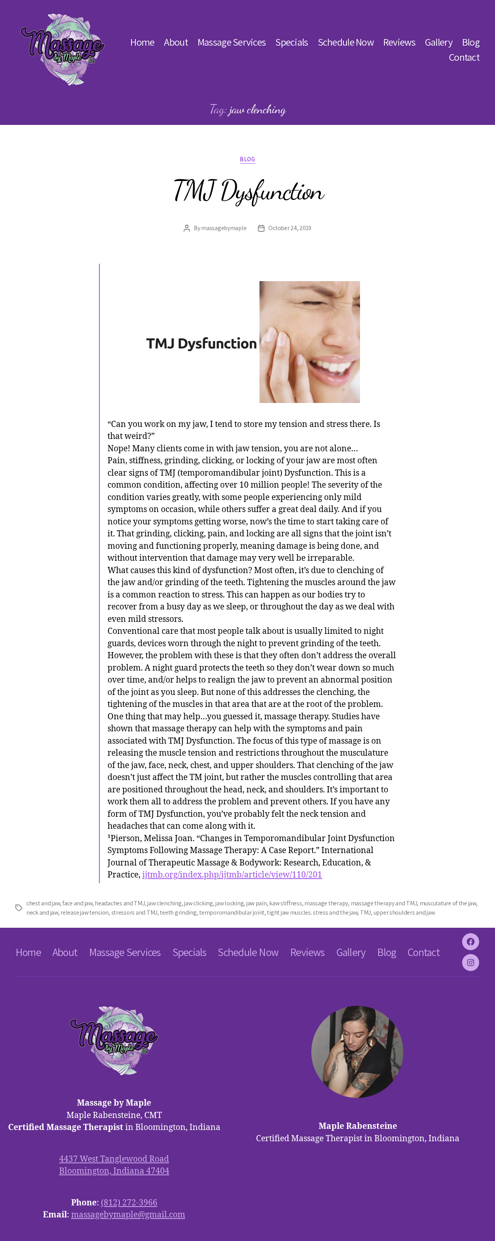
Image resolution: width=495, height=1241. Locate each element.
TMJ (365, 912)
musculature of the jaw (448, 903)
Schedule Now (346, 42)
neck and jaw (42, 912)
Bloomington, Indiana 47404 (114, 1171)
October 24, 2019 (289, 228)
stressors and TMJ (134, 912)
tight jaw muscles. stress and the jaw (312, 912)
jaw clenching (164, 903)
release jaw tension (84, 912)
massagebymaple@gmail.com (128, 1215)
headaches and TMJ (120, 903)
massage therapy (326, 903)
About (176, 42)
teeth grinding (178, 912)
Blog (471, 42)
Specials (291, 42)
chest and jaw (43, 903)
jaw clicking (198, 903)
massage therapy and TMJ (384, 903)
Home (142, 42)
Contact (464, 57)
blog (247, 159)
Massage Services (232, 42)
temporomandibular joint (232, 912)
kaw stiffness (285, 903)
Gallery (438, 42)
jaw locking (229, 903)
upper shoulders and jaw (404, 912)
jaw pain (256, 903)
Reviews (399, 42)
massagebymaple (223, 228)
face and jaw (77, 903)
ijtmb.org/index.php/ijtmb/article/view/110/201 (232, 875)
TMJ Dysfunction (247, 190)
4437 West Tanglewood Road (114, 1159)
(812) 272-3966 (129, 1203)
